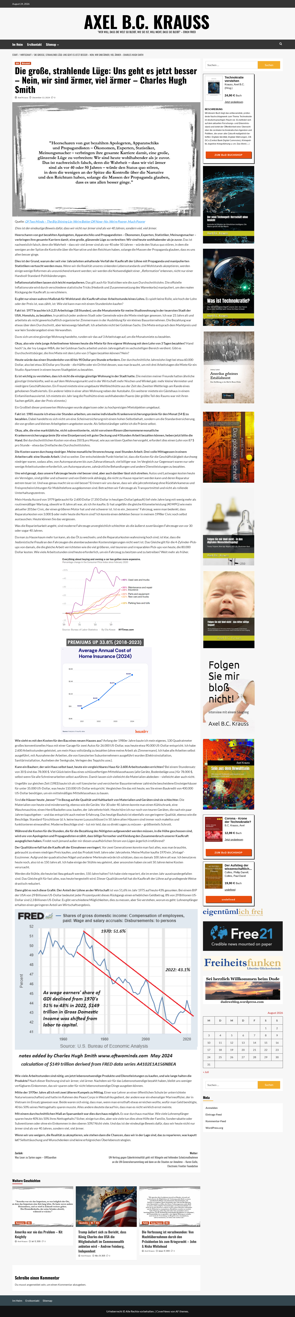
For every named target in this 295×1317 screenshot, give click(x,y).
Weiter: (153, 1159)
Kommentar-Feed (216, 1121)
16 (277, 1042)
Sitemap (51, 44)
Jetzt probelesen (234, 101)
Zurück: (35, 1155)
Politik (145, 1222)
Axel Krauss (23, 97)
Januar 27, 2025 (164, 1250)
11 (220, 1042)
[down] (58, 44)
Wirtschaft (26, 63)
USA (17, 63)
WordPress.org (214, 1127)
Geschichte (83, 1222)
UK (92, 1222)
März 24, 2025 (100, 1255)
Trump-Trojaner (157, 1222)
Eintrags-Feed (214, 1114)
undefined (230, 889)
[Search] (281, 44)
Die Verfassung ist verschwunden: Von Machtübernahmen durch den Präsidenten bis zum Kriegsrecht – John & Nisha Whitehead (169, 1239)
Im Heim (17, 44)
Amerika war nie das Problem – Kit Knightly (38, 1234)
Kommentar (20, 1222)
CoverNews (163, 1311)
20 (243, 1050)
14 (254, 1042)
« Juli (206, 1072)
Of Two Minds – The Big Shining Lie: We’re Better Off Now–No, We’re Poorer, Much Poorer (85, 221)
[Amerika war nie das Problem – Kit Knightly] (42, 1206)
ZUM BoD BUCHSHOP (228, 155)
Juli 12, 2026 (36, 1241)
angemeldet (33, 1284)
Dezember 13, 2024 (41, 97)
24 (208, 1057)
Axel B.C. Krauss (146, 21)
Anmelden (212, 1107)
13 (243, 1042)
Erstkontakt (34, 44)
